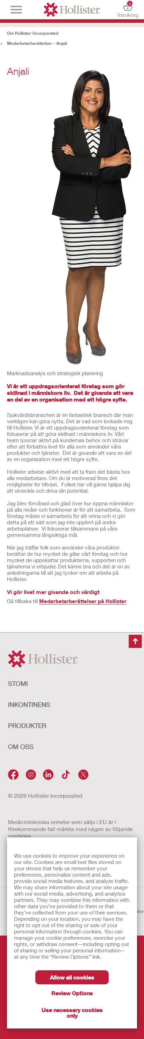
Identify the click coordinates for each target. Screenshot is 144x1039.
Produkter (27, 725)
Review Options (72, 993)
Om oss (21, 746)
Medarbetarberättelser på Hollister (83, 601)
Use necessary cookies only (72, 1012)
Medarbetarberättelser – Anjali (37, 43)
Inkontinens (29, 704)
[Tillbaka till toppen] (135, 641)
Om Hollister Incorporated (32, 33)
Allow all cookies (72, 977)
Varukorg (128, 10)
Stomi (18, 683)
